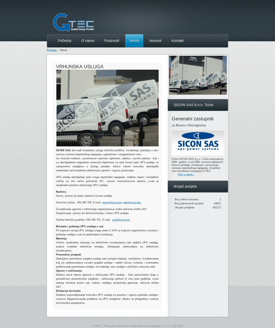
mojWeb (155, 326)
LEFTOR (177, 326)
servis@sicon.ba (112, 202)
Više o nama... (186, 174)
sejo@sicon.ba (120, 219)
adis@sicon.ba (132, 202)
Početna (52, 50)
